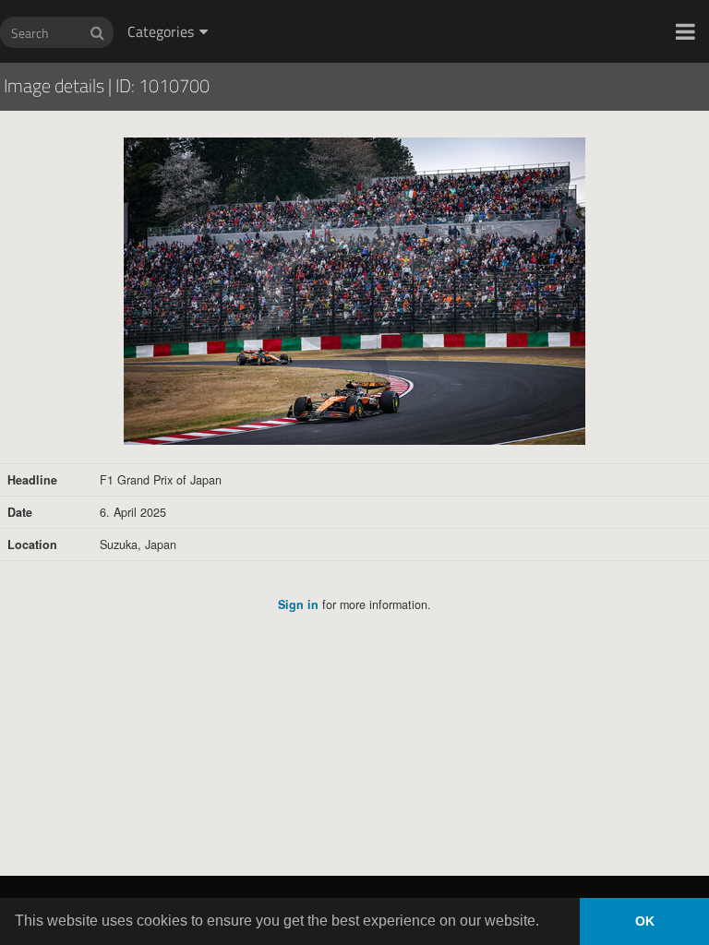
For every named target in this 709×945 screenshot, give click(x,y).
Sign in (298, 604)
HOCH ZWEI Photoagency (324, 0)
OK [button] (645, 921)
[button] (685, 31)
